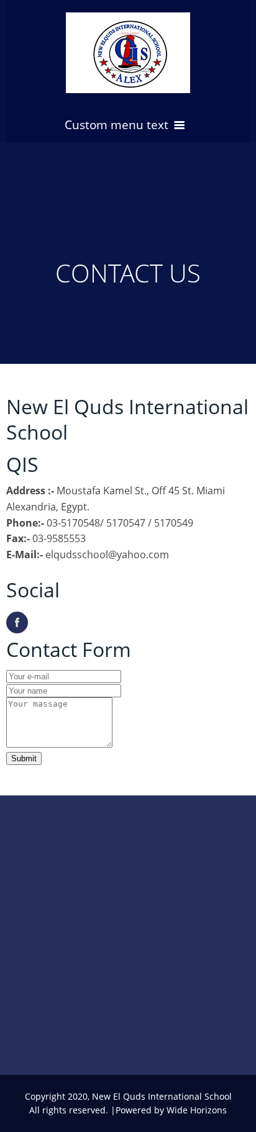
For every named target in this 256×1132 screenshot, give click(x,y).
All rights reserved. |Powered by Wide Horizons (128, 1110)
